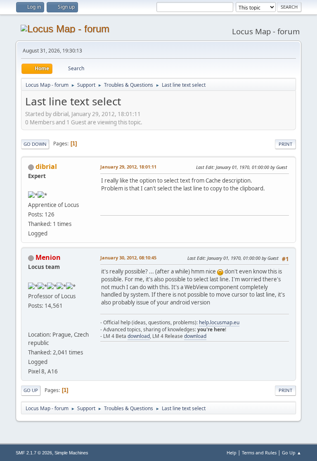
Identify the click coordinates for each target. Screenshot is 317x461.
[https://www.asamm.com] (31, 324)
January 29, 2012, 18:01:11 (128, 167)
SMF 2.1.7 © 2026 (34, 452)
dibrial (46, 166)
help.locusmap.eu (219, 322)
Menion (48, 257)
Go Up (31, 390)
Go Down (35, 144)
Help (232, 452)
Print (285, 144)
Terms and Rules (259, 452)
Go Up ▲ (291, 452)
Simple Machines (71, 452)
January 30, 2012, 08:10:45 (128, 257)
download (139, 336)
